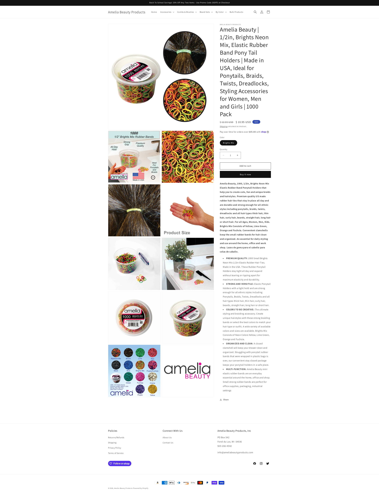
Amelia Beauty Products (123, 488)
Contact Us (168, 442)
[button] (167, 12)
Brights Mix (228, 142)
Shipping (223, 126)
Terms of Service (116, 453)
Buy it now (245, 174)
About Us (167, 437)
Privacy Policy (114, 447)
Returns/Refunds (116, 437)
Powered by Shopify (140, 488)
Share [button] (226, 399)
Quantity (223, 149)
